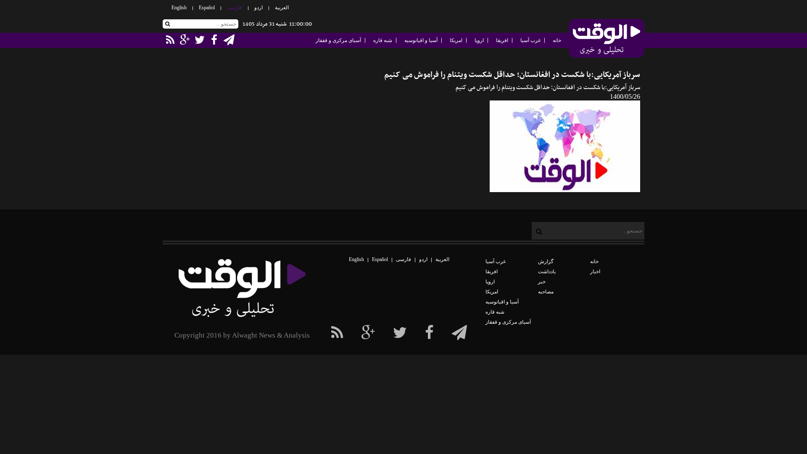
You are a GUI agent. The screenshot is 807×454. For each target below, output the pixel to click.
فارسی (234, 8)
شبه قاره (382, 40)
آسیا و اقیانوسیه (421, 40)
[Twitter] (400, 332)
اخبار (595, 272)
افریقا (502, 40)
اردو (258, 8)
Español (207, 8)
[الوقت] (606, 39)
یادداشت (547, 272)
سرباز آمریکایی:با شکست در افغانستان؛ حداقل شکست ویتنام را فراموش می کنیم (512, 75)
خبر (542, 282)
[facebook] (459, 332)
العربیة (282, 8)
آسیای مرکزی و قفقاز (338, 40)
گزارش (546, 261)
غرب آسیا (530, 40)
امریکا (456, 40)
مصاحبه (546, 292)
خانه (557, 40)
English (179, 8)
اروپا (479, 40)
